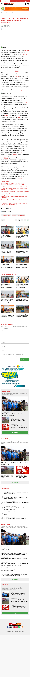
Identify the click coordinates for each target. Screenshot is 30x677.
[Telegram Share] (25, 220)
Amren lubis (6, 25)
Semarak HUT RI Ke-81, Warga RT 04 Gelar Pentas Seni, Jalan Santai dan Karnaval (14, 569)
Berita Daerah (4, 16)
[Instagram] (16, 627)
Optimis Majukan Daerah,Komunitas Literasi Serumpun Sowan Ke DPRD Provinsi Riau (14, 200)
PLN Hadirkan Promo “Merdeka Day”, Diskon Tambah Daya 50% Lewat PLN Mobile (18, 426)
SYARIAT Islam (21, 215)
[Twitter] (11, 627)
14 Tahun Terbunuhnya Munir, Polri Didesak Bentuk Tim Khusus (16, 503)
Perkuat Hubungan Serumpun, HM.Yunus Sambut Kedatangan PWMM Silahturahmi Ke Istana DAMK (13, 184)
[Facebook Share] (16, 220)
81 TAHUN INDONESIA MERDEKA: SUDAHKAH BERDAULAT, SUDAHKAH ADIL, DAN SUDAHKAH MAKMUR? (14, 564)
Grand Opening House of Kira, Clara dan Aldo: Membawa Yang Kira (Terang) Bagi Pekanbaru (15, 192)
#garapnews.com (6, 215)
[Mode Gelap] (26, 4)
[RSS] (22, 627)
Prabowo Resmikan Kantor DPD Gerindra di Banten (15, 513)
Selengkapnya (14, 432)
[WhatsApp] (19, 627)
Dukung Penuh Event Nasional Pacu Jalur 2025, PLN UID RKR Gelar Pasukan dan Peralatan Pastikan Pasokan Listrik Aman (14, 196)
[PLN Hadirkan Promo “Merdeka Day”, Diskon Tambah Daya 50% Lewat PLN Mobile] (5, 427)
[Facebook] (8, 627)
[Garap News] (8, 4)
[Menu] (2, 4)
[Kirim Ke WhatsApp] (28, 220)
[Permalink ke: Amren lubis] (2, 25)
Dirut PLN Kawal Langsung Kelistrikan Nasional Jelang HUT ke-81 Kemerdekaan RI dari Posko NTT (14, 575)
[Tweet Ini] (19, 220)
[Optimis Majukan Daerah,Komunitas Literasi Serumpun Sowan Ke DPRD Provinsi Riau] (7, 259)
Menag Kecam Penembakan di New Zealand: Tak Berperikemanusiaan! (16, 492)
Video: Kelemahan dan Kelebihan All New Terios (15, 518)
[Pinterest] (14, 627)
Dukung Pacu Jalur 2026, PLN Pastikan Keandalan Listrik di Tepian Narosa (14, 414)
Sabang (26, 50)
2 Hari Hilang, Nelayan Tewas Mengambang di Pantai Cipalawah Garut (15, 498)
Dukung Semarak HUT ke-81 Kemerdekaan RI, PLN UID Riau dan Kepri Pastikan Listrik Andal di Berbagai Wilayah (19, 419)
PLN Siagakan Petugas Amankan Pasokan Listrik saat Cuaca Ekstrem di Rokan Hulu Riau (14, 203)
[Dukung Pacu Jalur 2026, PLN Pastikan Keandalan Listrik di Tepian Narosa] (15, 403)
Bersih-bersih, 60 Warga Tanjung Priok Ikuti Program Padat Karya (14, 508)
